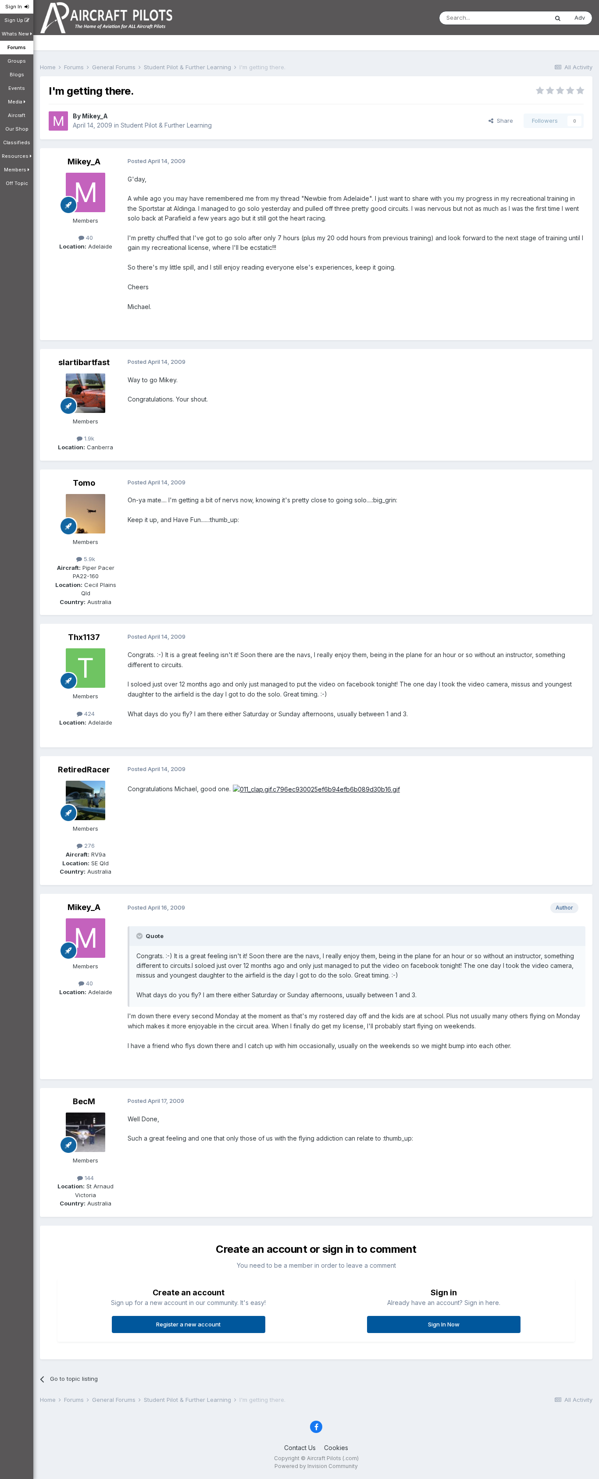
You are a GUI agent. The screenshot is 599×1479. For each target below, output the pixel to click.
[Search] (557, 18)
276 (88, 845)
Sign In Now (444, 1324)
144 (88, 1177)
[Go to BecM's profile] (85, 1132)
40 (88, 237)
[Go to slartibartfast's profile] (85, 393)
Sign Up (14, 20)
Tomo (84, 482)
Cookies (336, 1447)
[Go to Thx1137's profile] (85, 668)
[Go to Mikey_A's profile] (58, 121)
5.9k (88, 558)
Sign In (15, 7)
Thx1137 (84, 637)
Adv (579, 17)
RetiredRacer (84, 769)
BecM (84, 1101)
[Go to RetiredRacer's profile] (85, 800)
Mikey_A (95, 116)
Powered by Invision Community (316, 1466)
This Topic (522, 17)
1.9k (88, 438)
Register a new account (188, 1324)
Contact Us (300, 1447)
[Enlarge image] (316, 789)
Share (503, 120)
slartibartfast (84, 362)
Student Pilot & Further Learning (166, 125)
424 (88, 713)
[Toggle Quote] (140, 935)
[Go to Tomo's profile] (85, 513)
